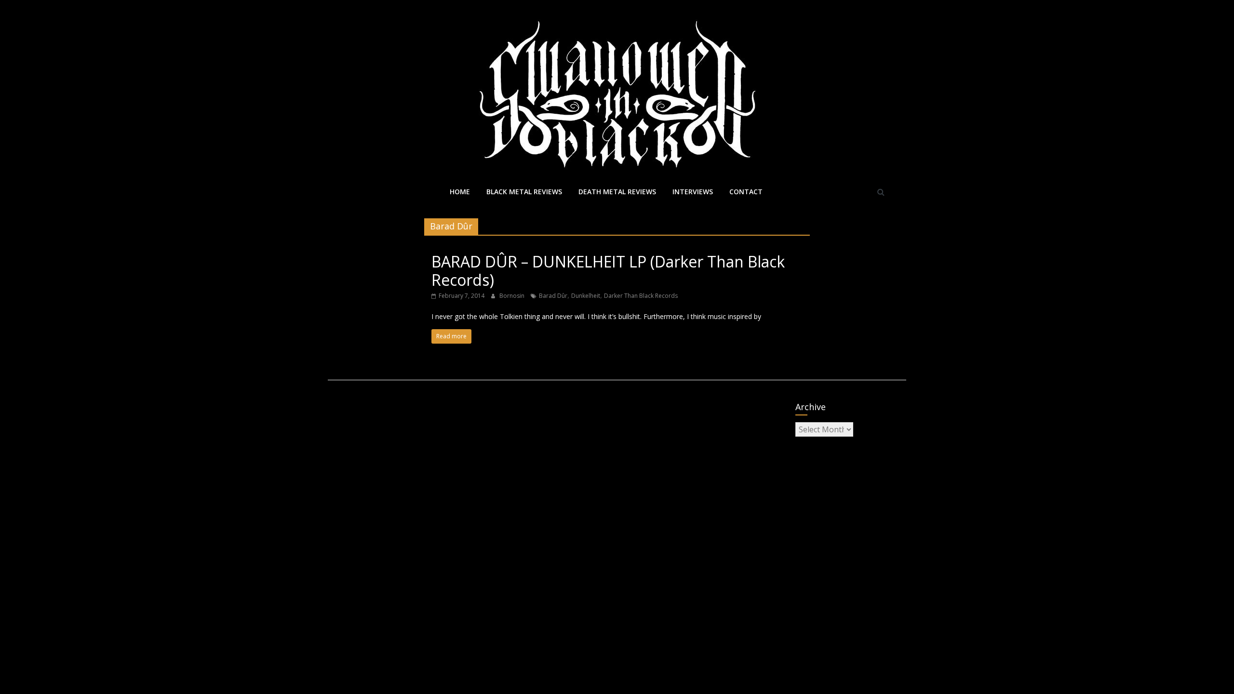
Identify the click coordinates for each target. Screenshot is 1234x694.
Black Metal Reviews (524, 191)
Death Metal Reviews (617, 191)
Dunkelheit (585, 296)
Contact (746, 191)
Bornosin (512, 296)
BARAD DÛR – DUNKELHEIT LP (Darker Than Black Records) (608, 270)
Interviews (692, 191)
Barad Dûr (553, 296)
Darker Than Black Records (641, 296)
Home (460, 191)
